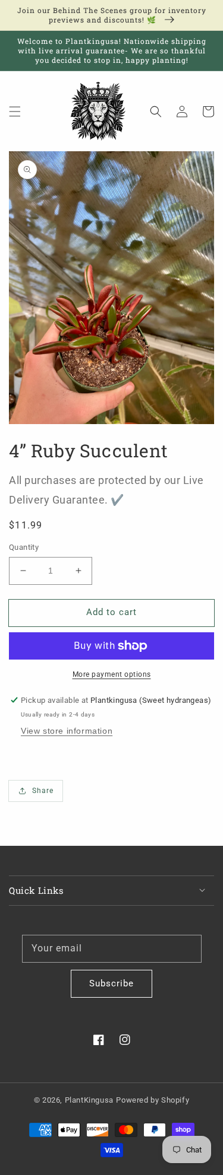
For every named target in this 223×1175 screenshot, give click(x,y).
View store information (66, 730)
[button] (15, 111)
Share (43, 790)
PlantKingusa (89, 1100)
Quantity (24, 547)
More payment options (112, 674)
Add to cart (111, 612)
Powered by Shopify (152, 1100)
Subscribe (111, 983)
